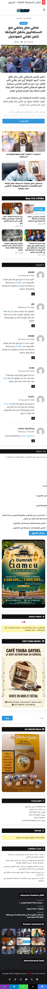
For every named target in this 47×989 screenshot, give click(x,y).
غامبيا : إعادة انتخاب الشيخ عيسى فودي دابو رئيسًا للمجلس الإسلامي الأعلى (26, 855)
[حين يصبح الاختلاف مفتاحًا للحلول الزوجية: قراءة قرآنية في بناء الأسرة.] (38, 941)
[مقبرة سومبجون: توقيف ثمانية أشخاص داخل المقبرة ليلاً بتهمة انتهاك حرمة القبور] (12, 235)
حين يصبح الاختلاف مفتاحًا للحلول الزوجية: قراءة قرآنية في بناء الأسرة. (23, 873)
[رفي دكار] (23, 9)
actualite (19, 18)
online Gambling (26, 429)
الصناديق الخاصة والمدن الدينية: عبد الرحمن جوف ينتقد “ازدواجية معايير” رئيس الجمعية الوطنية (25, 861)
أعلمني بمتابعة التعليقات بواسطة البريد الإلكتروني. (29, 523)
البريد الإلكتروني (41, 495)
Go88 (5, 378)
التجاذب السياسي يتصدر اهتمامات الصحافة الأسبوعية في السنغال (36, 218)
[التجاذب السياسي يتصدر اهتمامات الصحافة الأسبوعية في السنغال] (34, 209)
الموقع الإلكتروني (41, 505)
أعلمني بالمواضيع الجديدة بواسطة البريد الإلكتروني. (29, 527)
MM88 (31, 272)
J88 (32, 304)
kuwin (6, 404)
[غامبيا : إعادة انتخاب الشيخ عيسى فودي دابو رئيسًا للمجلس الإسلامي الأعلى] (38, 933)
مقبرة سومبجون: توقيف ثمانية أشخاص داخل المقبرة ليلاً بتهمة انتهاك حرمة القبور (12, 246)
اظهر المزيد (24, 121)
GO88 (31, 368)
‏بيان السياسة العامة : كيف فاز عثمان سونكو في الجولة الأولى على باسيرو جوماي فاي (12, 220)
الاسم (44, 486)
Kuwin (31, 397)
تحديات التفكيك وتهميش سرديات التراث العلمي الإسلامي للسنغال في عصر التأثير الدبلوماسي (24, 867)
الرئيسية (26, 18)
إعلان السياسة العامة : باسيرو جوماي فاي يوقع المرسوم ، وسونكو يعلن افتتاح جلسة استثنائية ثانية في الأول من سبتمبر (35, 248)
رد (33, 293)
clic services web (37, 973)
